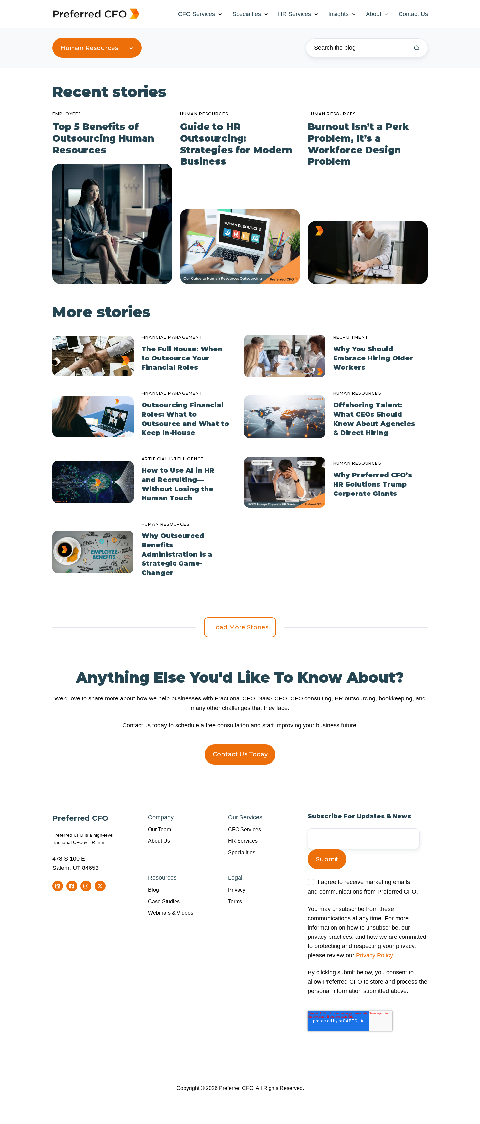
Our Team (159, 829)
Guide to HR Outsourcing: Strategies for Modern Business (236, 144)
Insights (338, 14)
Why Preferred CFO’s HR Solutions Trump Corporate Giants (372, 484)
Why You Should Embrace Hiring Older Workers (373, 358)
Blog (153, 890)
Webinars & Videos (170, 913)
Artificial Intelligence (173, 458)
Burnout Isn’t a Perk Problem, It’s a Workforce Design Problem (358, 144)
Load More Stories (240, 627)
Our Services (245, 817)
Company (161, 817)
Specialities (241, 852)
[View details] (57, 886)
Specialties (246, 14)
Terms (235, 901)
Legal (235, 877)
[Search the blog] (416, 48)
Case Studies (164, 901)
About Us (159, 841)
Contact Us (413, 14)
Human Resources (204, 113)
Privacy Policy (374, 955)
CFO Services (196, 14)
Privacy (236, 890)
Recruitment (350, 337)
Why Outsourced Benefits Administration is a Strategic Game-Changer (177, 554)
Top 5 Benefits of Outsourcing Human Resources (103, 138)
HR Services (294, 14)
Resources (162, 877)
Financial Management (172, 337)
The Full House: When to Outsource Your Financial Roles (182, 358)
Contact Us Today (240, 754)
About (373, 14)
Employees (66, 113)
